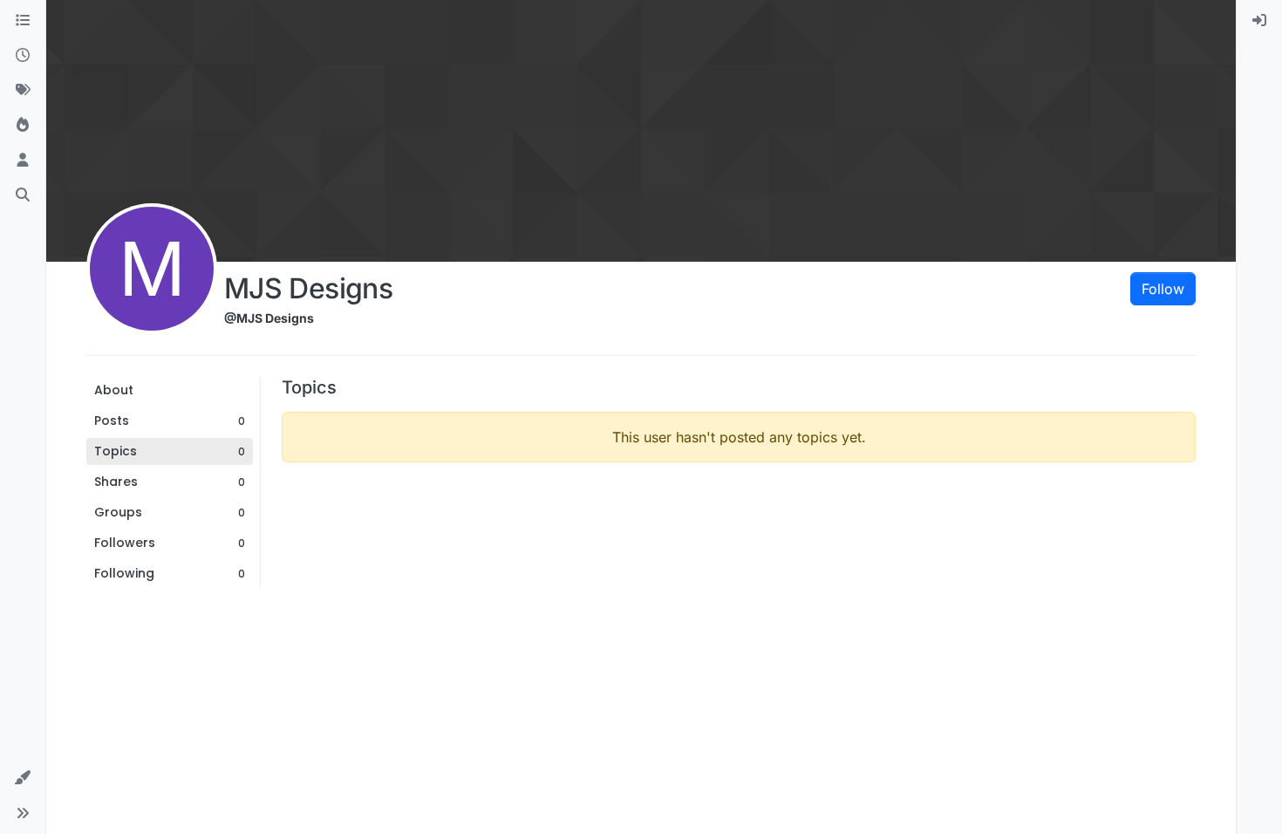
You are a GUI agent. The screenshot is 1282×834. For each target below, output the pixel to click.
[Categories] (22, 21)
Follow (1163, 288)
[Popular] (22, 126)
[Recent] (22, 56)
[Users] (22, 160)
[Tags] (22, 91)
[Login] (1259, 21)
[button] (22, 778)
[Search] (22, 195)
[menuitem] (1259, 21)
